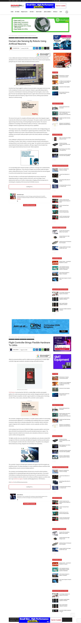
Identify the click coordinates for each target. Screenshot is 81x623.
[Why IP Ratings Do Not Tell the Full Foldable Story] (55, 150)
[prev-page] (53, 97)
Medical (26, 37)
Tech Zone (29, 37)
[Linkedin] (56, 1)
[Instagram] (54, 1)
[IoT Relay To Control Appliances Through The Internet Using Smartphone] (55, 82)
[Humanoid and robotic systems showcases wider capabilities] (55, 156)
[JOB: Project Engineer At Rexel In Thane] (55, 279)
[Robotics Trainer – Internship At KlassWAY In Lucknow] (55, 263)
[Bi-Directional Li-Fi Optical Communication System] (55, 77)
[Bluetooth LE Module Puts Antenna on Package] (55, 170)
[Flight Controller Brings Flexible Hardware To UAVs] (55, 139)
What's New (16, 37)
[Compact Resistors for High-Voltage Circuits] (55, 237)
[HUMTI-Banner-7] (40, 31)
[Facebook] (53, 1)
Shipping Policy (12, 620)
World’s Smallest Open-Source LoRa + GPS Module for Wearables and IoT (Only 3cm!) (65, 113)
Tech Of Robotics (34, 37)
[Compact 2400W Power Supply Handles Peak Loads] (55, 248)
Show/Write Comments (29, 205)
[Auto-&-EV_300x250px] (30, 165)
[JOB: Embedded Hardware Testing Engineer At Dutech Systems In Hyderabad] (55, 268)
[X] (58, 1)
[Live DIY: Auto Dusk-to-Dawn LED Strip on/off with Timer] (55, 217)
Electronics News (14, 35)
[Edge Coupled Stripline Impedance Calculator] (55, 305)
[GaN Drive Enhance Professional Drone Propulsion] (55, 243)
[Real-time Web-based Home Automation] (55, 108)
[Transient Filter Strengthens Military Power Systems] (55, 232)
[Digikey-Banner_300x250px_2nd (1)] (30, 115)
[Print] (48, 48)
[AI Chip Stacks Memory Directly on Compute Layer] (55, 186)
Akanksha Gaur (16, 48)
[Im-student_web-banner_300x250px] (62, 67)
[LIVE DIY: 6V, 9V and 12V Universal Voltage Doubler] (55, 212)
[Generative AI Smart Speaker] (55, 88)
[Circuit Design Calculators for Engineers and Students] (55, 294)
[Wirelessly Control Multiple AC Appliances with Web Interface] (55, 124)
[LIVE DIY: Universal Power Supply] (55, 207)
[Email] (45, 48)
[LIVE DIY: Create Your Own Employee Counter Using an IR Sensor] (55, 201)
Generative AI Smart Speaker (64, 86)
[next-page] (55, 97)
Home (10, 35)
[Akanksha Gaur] (11, 48)
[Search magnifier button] (66, 12)
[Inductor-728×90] (46, 7)
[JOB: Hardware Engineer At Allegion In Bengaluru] (55, 274)
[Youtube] (59, 1)
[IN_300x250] (62, 49)
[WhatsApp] (42, 48)
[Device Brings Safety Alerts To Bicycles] (55, 181)
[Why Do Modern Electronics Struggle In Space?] (55, 93)
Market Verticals (21, 37)
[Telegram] (34, 48)
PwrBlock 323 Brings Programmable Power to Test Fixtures (64, 144)
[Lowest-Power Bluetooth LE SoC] (55, 176)
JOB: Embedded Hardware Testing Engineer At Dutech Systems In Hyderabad (64, 268)
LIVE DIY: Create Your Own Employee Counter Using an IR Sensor (64, 200)
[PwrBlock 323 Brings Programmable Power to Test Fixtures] (55, 144)
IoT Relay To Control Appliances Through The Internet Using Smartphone (65, 82)
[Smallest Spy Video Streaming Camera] (55, 119)
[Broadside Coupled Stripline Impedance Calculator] (55, 299)
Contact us (18, 620)
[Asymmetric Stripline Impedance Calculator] (55, 310)
